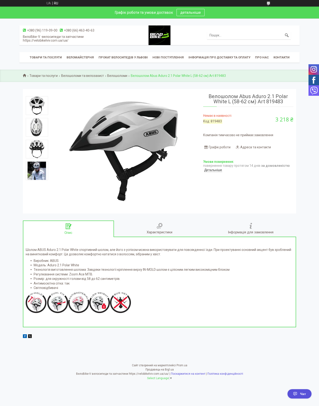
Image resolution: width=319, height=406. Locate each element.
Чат (303, 394)
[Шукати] (287, 35)
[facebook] (25, 337)
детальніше (190, 12)
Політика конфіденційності (225, 373)
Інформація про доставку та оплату (219, 57)
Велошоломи (117, 76)
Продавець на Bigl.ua (159, 369)
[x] (30, 337)
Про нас (262, 57)
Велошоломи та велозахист (82, 76)
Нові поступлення (168, 57)
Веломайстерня (80, 57)
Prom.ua (182, 365)
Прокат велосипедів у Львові (123, 57)
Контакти (281, 57)
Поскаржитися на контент (188, 373)
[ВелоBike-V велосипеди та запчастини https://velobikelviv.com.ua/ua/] (159, 35)
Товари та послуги (46, 57)
